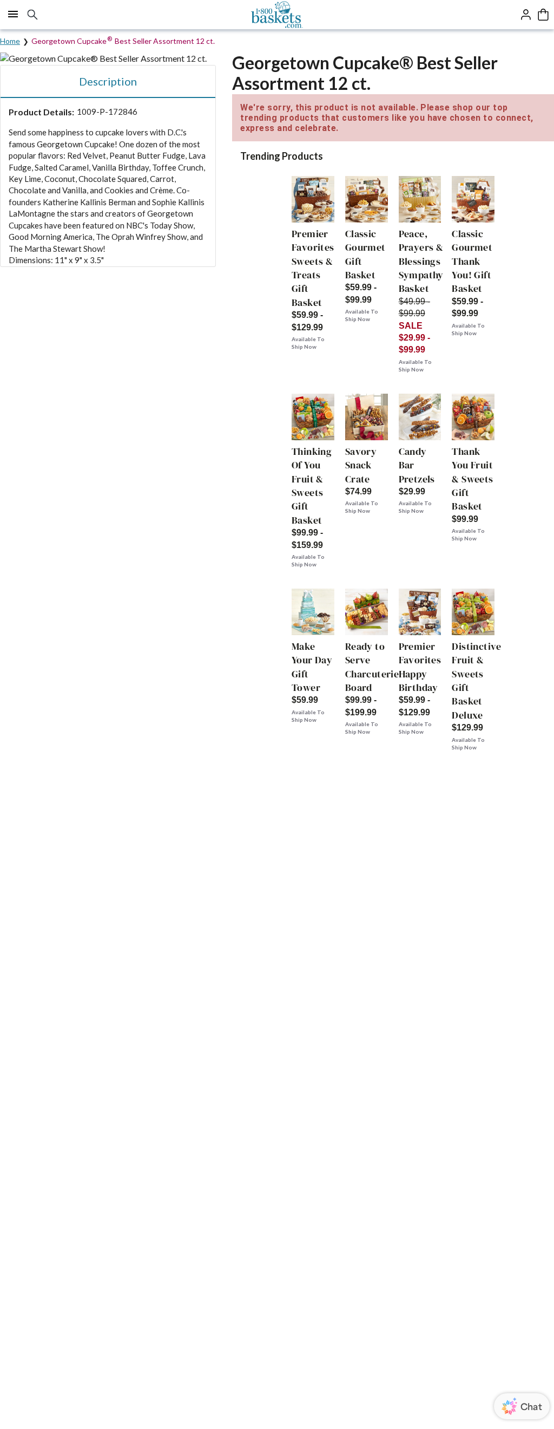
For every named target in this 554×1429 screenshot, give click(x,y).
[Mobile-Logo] (277, 14)
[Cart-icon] (543, 14)
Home (10, 40)
